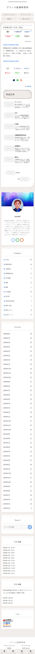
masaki (17, 216)
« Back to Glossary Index (11, 44)
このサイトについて (9, 645)
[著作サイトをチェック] (13, 80)
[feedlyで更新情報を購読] (17, 80)
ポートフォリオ (26, 645)
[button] (27, 36)
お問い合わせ (26, 648)
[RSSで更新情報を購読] (21, 80)
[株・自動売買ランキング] (8, 620)
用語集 (9, 648)
